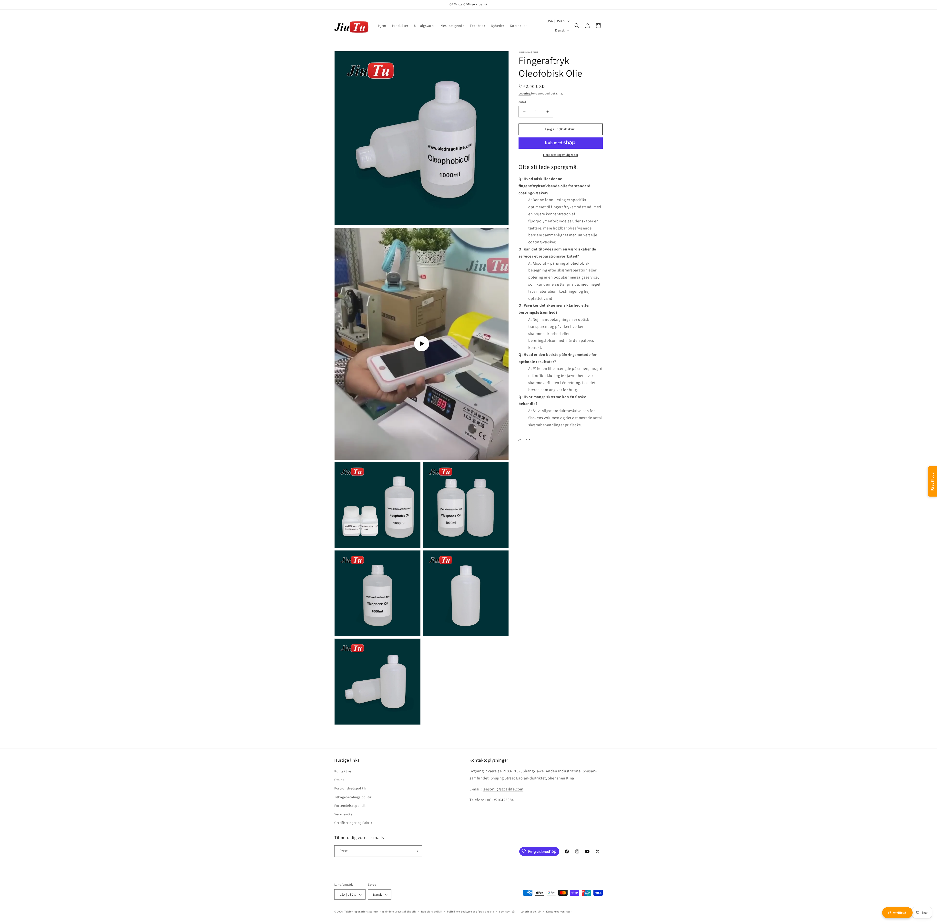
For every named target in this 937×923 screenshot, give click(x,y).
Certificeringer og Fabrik (353, 823)
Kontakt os (343, 771)
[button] (576, 25)
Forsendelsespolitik (350, 805)
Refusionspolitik (431, 911)
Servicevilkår (344, 814)
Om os (339, 780)
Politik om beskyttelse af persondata (470, 911)
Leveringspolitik (530, 911)
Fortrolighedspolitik (350, 788)
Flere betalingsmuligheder (560, 154)
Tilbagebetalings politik (353, 797)
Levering (525, 93)
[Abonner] (416, 851)
